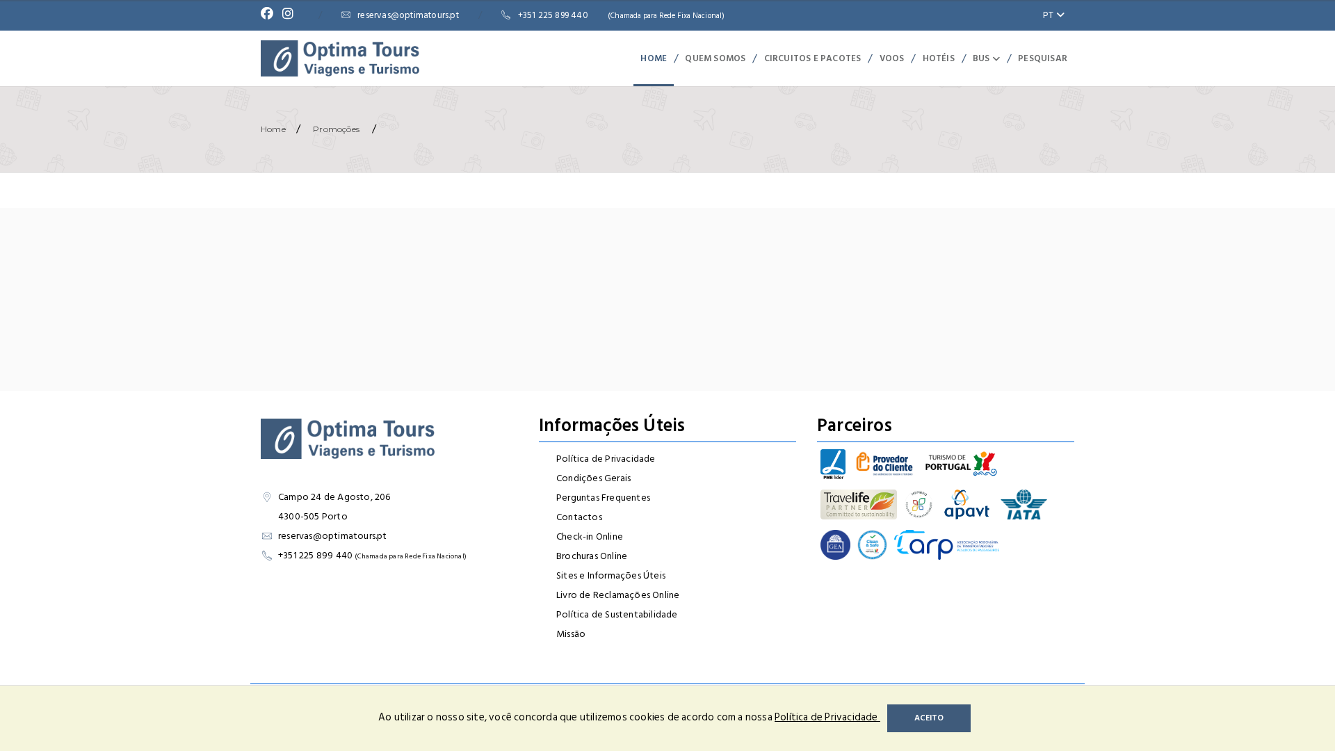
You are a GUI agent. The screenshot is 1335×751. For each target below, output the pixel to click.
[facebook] (270, 15)
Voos (892, 58)
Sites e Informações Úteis (610, 575)
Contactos (579, 517)
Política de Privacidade (606, 459)
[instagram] (291, 15)
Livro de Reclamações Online (617, 595)
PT (1049, 15)
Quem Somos (715, 58)
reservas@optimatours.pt (408, 15)
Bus (982, 58)
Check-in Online (589, 536)
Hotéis (939, 58)
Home (653, 58)
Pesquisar (1042, 58)
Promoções (336, 129)
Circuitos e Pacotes (812, 58)
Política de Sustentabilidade (617, 614)
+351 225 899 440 (621, 15)
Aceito (929, 718)
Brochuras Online (591, 556)
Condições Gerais (593, 478)
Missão (570, 634)
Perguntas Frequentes (603, 498)
